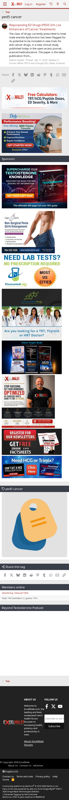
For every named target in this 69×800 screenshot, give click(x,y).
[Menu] (5, 4)
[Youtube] (60, 707)
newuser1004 (21, 592)
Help (55, 776)
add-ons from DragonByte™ (43, 789)
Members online (13, 587)
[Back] (51, 4)
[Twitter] (53, 707)
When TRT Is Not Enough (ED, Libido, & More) (41, 63)
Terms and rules (24, 776)
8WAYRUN (40, 797)
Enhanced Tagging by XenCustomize (20, 794)
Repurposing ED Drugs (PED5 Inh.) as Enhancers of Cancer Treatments (35, 27)
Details (35, 791)
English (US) (11, 771)
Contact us (8, 776)
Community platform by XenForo (30, 786)
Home (5, 779)
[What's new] (57, 4)
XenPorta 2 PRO (9, 797)
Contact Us (25, 765)
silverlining (7, 592)
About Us (13, 765)
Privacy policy (43, 776)
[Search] (64, 4)
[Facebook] (46, 707)
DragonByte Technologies (19, 791)
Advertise (38, 765)
